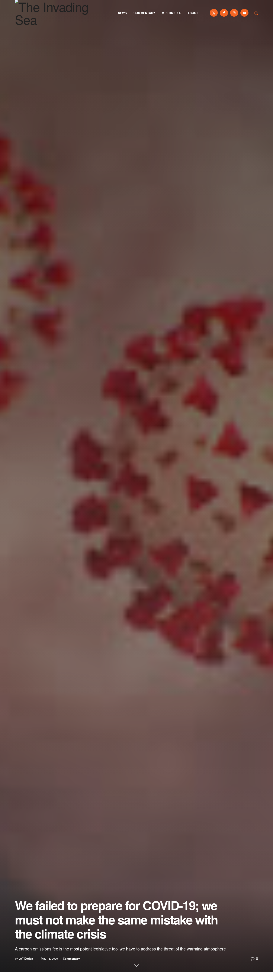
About (192, 13)
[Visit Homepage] (57, 13)
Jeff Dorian (26, 958)
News (122, 13)
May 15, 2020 (49, 958)
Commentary (144, 13)
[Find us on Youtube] (244, 13)
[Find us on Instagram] (234, 13)
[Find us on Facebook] (224, 13)
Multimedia (171, 13)
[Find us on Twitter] (214, 13)
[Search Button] (256, 12)
